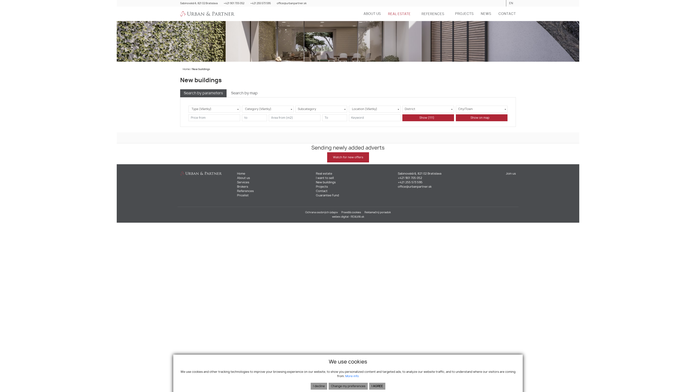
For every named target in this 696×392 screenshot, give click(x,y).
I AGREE (377, 386)
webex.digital (340, 216)
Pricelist (243, 195)
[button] (401, 14)
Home (186, 69)
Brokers (242, 186)
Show (426, 117)
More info (352, 376)
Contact (322, 191)
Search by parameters (203, 93)
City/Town (465, 109)
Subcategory (307, 109)
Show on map (481, 117)
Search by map (244, 93)
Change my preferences (348, 386)
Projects (322, 186)
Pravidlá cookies (351, 212)
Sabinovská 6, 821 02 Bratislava (199, 3)
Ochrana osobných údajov (321, 212)
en (511, 3)
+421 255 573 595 (260, 3)
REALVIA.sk (357, 216)
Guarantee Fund (327, 195)
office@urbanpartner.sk (291, 3)
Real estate (324, 173)
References (245, 191)
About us (243, 178)
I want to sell (325, 178)
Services (243, 182)
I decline (319, 386)
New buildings (326, 182)
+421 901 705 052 (234, 3)
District (410, 109)
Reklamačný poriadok (377, 212)
